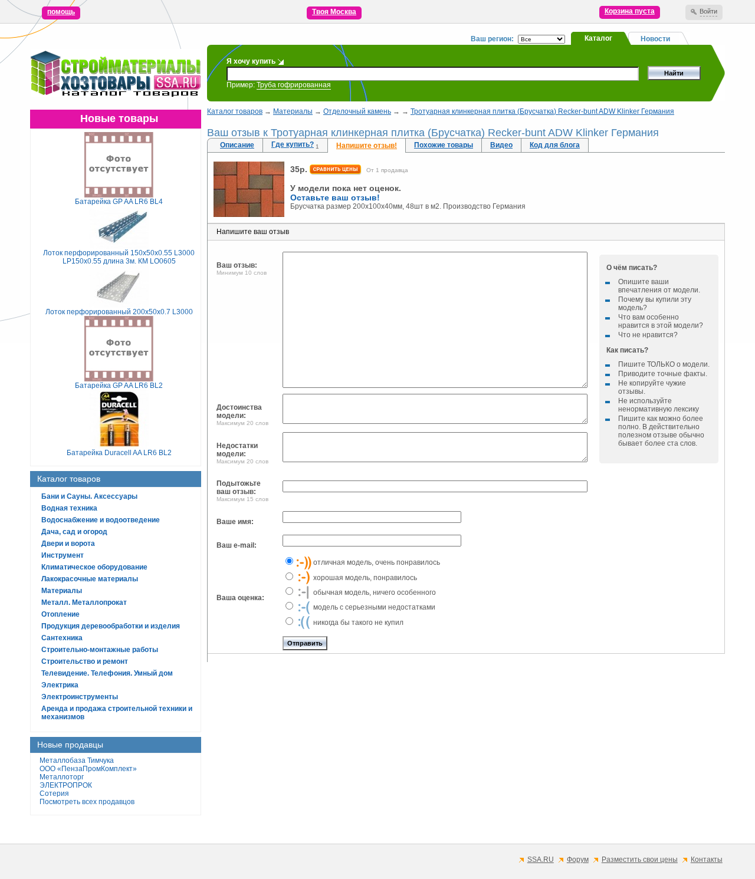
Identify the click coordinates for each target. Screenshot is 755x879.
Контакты (707, 859)
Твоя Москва (334, 12)
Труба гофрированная (294, 85)
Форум (578, 859)
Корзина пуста (630, 11)
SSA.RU (540, 859)
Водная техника (69, 508)
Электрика (59, 685)
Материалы (61, 591)
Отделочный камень (357, 111)
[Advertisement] (466, 752)
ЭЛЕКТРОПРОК (66, 785)
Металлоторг (62, 777)
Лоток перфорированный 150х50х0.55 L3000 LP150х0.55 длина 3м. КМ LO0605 (119, 257)
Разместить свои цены (640, 859)
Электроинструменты (79, 697)
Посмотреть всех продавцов (87, 802)
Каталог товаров (234, 111)
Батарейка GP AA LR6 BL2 (119, 385)
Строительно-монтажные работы (99, 650)
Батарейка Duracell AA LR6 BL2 (119, 453)
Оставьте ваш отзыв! (335, 197)
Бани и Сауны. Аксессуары (89, 496)
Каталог (598, 38)
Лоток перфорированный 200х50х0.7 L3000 (119, 312)
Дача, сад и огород (74, 532)
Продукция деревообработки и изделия (110, 626)
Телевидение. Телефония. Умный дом (107, 673)
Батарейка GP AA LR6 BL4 (119, 201)
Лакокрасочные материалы (89, 579)
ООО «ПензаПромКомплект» (88, 769)
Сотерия (54, 793)
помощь (61, 12)
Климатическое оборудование (94, 567)
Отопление (60, 614)
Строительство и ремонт (84, 661)
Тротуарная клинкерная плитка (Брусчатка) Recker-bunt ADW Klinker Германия (542, 111)
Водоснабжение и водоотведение (100, 520)
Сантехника (62, 638)
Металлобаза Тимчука (77, 760)
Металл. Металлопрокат (84, 602)
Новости (655, 39)
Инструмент (62, 555)
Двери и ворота (68, 543)
